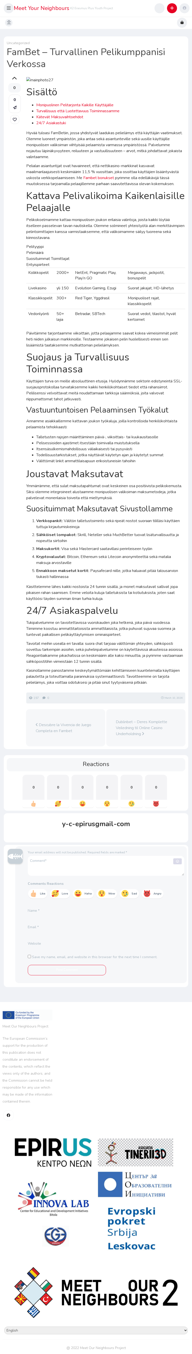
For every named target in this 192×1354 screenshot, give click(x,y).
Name (34, 910)
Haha (88, 894)
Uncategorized (18, 43)
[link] (14, 119)
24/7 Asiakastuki (51, 123)
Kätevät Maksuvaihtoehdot (59, 117)
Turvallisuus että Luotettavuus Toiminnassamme (78, 111)
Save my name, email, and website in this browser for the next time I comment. (94, 957)
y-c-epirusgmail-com (96, 824)
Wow (111, 894)
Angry (158, 894)
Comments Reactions (46, 883)
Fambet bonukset (98, 178)
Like (42, 894)
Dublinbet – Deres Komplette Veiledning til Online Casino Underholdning (141, 728)
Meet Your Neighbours (41, 8)
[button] (9, 8)
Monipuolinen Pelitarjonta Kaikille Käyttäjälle (75, 105)
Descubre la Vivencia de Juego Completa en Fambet (63, 728)
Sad (134, 894)
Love (65, 894)
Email (33, 927)
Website (34, 943)
